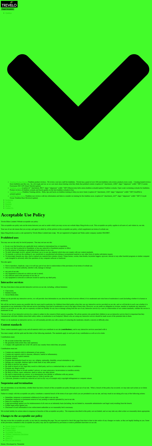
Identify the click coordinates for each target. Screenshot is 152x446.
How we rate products (13, 440)
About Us (8, 438)
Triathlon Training (16, 192)
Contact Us (9, 208)
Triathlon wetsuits (16, 188)
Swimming (9, 200)
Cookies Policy (10, 430)
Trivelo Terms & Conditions (15, 426)
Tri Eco (8, 206)
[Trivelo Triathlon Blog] (9, 7)
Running (8, 204)
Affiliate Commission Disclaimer (16, 434)
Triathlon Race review (17, 196)
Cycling (8, 202)
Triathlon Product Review (19, 182)
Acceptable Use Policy (13, 432)
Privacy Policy (10, 428)
